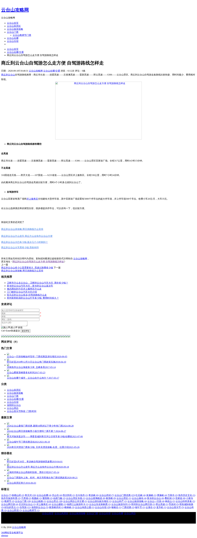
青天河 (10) (30, 495)
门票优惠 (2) (128, 507)
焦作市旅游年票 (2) (10, 498)
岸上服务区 (32, 199)
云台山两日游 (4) (9, 504)
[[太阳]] (53, 336)
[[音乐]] (60, 336)
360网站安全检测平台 (12, 532)
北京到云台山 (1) (27, 504)
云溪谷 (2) (151, 507)
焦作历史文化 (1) (186, 495)
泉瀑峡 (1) (151, 495)
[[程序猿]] (69, 336)
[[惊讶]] (28, 336)
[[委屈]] (25, 336)
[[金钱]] (21, 336)
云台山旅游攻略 (15, 29)
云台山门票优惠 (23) (125, 495)
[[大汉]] (37, 336)
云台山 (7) (6, 495)
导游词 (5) (174, 504)
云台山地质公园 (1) (84, 507)
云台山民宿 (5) (14, 510)
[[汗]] (14, 336)
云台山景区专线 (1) (75, 498)
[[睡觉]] (41, 336)
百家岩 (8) (180, 498)
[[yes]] (62, 336)
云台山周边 (12, 408)
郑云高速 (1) (162, 504)
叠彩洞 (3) (170, 498)
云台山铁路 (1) (38, 501)
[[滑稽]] (32, 336)
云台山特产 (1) (119, 501)
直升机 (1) (161, 507)
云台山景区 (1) (124, 498)
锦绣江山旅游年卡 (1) (78, 504)
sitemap (4, 535)
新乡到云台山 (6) (155, 498)
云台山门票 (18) (23, 501)
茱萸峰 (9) (111, 498)
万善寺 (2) (173, 495)
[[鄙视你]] (67, 336)
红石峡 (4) (141, 495)
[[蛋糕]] (58, 336)
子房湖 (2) (26, 498)
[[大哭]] (11, 336)
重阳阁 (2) (47, 498)
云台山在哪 (12, 38)
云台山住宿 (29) (103, 507)
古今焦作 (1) (82, 495)
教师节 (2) (9, 501)
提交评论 (25, 331)
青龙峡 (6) (94, 495)
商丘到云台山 (8, 74)
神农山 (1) (170, 501)
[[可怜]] (39, 336)
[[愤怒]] (7, 336)
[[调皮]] (34, 336)
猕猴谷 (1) (116, 507)
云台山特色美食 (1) (185, 501)
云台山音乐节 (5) (175, 507)
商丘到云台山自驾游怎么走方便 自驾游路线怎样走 (38, 261)
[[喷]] (48, 336)
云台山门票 (12, 32)
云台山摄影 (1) (59, 504)
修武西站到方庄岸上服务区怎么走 (24, 289)
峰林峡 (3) (69, 507)
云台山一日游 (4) (155, 501)
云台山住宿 (12, 41)
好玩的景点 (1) (11, 507)
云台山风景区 (14, 26)
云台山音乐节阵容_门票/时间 (21, 411)
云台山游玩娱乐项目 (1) (100, 501)
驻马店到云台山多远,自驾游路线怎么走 (27, 295)
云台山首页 (12, 23)
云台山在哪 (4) (44, 495)
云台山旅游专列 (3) (121, 504)
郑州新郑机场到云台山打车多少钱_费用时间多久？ (33, 298)
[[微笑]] (2, 336)
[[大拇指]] (64, 336)
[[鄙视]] (16, 336)
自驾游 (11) (25, 507)
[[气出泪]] (46, 336)
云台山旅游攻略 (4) (137, 501)
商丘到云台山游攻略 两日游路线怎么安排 (22, 270)
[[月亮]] (51, 336)
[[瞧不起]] (23, 336)
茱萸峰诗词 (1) (56, 507)
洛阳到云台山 (14, 405)
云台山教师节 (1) (31, 510)
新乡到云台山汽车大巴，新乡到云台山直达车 (30, 286)
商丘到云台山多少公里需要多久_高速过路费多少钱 (27, 267)
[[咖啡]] (55, 336)
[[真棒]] (18, 336)
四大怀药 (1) (69, 495)
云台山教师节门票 (22, 35)
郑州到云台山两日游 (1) (143, 504)
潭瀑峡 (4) (162, 495)
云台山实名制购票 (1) (100, 504)
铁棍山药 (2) (18, 495)
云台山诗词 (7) (106, 495)
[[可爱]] (30, 336)
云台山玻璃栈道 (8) (95, 498)
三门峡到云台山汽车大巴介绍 (22, 292)
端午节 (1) (140, 507)
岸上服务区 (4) (43, 504)
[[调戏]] (9, 336)
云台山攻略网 (15, 9)
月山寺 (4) (57, 495)
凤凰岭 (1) (37, 498)
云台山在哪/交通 (15, 52)
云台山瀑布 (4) (139, 498)
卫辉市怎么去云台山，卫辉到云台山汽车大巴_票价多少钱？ (37, 283)
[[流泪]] (44, 336)
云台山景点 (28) (55, 501)
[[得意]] (4, 336)
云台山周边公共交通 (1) (75, 501)
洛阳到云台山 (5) (39, 507)
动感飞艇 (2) (59, 498)
